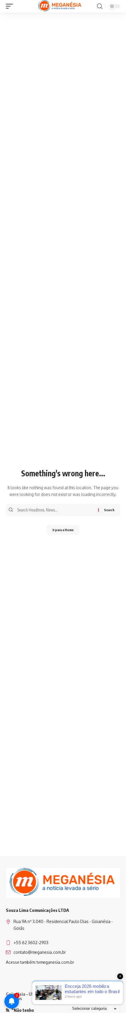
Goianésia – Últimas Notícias (25, 996)
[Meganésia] (60, 6)
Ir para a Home (63, 530)
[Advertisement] (63, 80)
